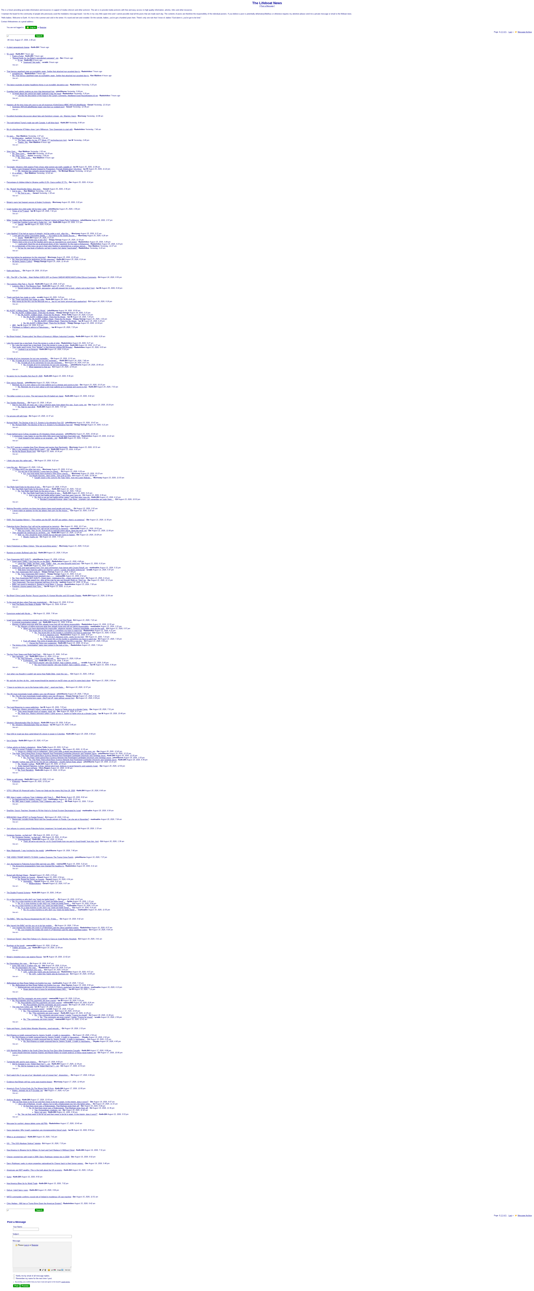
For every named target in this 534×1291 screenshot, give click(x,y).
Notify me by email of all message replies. (32, 1276)
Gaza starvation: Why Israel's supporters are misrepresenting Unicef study (37, 1130)
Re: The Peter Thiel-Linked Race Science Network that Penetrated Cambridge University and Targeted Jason (62, 756)
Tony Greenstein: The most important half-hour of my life (35, 582)
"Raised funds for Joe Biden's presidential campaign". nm (35, 58)
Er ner (20, 60)
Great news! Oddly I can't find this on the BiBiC (31, 561)
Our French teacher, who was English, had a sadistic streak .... (54, 663)
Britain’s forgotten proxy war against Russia (24, 957)
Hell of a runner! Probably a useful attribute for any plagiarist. (36, 749)
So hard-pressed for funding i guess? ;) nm (29, 799)
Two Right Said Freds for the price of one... (24, 487)
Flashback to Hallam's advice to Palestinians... (31, 327)
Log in (32, 27)
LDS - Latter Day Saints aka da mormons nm (41, 972)
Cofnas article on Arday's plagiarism (21, 747)
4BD (14, 325)
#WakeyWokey (35, 883)
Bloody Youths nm (30, 537)
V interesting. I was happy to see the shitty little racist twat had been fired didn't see (46, 436)
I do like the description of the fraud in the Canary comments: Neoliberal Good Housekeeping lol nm (58, 96)
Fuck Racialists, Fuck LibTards (24, 768)
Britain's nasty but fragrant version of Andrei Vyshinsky (29, 202)
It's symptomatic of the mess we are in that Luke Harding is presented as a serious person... (49, 246)
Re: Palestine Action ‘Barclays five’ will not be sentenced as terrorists (40, 528)
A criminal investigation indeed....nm (26, 622)
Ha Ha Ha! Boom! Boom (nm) (24, 451)
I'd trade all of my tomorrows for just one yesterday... (28, 358)
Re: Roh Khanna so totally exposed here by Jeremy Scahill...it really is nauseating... (46, 1037)
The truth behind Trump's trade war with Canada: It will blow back (33, 123)
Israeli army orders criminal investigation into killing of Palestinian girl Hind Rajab (39, 620)
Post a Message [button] (267, 6)
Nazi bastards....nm (20, 656)
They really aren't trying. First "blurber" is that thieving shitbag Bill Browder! (42, 347)
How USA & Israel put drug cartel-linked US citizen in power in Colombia (36, 734)
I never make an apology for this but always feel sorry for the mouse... (40, 511)
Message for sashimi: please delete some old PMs (27, 1123)
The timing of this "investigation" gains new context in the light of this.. (40, 645)
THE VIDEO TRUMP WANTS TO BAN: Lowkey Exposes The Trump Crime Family (40, 857)
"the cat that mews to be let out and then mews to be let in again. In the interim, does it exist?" (50, 1102)
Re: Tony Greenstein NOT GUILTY (26, 572)
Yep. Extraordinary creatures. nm (47, 1110)
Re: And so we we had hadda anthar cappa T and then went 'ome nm (62, 497)
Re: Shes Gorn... (19, 153)
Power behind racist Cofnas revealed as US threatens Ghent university (35, 434)
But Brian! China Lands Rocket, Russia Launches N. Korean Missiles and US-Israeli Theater (44, 596)
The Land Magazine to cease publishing (23, 707)
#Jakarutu (16, 781)
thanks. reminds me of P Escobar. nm (27, 1090)
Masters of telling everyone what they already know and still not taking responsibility (46, 624)
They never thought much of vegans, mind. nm (36, 711)
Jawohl (20, 224)
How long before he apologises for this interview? (26, 257)
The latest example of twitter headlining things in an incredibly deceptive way (37, 85)
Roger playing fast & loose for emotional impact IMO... (45, 989)
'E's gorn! (10, 54)
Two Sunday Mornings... (16, 403)
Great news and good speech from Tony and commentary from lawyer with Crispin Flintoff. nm (50, 568)
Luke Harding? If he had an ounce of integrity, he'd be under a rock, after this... (38, 233)
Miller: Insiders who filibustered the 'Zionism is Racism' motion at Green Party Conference (43, 220)
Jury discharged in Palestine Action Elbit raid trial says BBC (31, 864)
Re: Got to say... (24, 193)
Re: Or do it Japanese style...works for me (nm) (65, 637)
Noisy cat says (40, 1112)
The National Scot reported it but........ (38, 576)
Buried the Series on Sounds (23, 877)
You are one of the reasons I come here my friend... (38, 471)
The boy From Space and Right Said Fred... (24, 654)
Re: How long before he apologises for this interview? (33, 259)
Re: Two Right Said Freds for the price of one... (31, 489)
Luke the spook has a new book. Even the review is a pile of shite (33, 343)
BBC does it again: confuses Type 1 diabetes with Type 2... (31, 797)
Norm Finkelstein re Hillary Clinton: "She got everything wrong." (32, 546)
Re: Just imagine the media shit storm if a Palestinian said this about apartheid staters (52, 930)
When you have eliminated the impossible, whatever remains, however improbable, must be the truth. (64, 628)
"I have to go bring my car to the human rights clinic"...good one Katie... (36, 687)
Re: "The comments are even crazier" (38, 1011)
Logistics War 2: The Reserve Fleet (26, 286)
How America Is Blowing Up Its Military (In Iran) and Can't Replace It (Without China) (41, 1150)
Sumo (9, 1177)
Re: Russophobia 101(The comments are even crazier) (34, 1000)
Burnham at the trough (16, 946)
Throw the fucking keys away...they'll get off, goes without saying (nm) (46, 698)
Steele (20, 238)
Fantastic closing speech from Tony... (27, 586)
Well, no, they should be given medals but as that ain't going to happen (46, 535)
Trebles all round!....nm (21, 948)
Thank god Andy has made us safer (21, 297)
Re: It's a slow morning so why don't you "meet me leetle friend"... (38, 901)
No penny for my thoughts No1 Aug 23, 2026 (24, 376)
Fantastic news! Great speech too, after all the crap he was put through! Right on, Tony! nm (49, 580)
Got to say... (17, 191)
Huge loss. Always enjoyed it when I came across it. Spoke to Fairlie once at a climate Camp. (50, 709)
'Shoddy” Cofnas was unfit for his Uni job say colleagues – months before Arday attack (47, 762)
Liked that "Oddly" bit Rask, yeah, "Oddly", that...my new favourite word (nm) (49, 563)
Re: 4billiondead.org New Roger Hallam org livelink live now (36, 985)
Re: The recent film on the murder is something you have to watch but (62, 633)
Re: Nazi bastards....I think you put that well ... (36, 658)
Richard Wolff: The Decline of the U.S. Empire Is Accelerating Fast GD (35, 423)
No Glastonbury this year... (17, 963)
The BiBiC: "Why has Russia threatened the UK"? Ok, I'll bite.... (32, 919)
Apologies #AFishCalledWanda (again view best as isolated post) (38, 107)
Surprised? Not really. (32, 62)
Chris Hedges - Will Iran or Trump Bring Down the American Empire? (34, 1203)
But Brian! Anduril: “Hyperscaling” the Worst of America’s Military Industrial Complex (41, 336)
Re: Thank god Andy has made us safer (28, 299)
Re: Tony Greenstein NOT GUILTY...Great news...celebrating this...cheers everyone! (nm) (48, 578)
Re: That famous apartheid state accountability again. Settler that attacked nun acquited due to (50, 76)
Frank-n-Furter (18, 56)
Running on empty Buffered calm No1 (22, 553)
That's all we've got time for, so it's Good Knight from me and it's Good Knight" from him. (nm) (61, 841)
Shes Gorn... (12, 151)
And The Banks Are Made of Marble (26, 604)
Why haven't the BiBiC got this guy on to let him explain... (30, 926)
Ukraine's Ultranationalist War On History (23, 723)
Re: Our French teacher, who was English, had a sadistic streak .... (61, 665)
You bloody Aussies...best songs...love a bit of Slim (50, 476)
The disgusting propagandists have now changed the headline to (38, 866)
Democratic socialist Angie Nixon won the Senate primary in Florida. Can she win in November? (50, 819)
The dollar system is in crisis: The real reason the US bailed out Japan (35, 396)
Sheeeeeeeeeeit (24, 839)
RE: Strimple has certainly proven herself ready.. (37, 171)
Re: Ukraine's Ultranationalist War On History (30, 725)
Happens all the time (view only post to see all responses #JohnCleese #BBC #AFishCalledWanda (46, 105)
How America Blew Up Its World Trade (22, 1183)
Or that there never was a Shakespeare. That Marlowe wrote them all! (51, 1106)
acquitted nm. (17, 73)
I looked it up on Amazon (28, 349)
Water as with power (15, 779)
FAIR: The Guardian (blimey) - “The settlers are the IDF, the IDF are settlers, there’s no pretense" (46, 520)
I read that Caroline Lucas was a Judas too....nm (31, 222)
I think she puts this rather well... (20, 461)
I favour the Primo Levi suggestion (43, 643)
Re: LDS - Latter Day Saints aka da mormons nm (49, 974)
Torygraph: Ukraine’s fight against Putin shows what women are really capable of (39, 167)
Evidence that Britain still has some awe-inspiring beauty (29, 1082)
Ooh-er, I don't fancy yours (17, 1190)
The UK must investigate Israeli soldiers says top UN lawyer (31, 694)
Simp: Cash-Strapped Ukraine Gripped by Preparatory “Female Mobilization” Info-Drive (46, 169)
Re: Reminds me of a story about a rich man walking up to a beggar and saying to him (52, 387)
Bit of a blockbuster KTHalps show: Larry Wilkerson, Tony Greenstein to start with (40, 129)
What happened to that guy (40, 367)
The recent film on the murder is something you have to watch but (55, 631)
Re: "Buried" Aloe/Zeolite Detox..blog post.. (24, 189)
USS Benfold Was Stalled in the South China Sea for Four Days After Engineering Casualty (43, 1050)
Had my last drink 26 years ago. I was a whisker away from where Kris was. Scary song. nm (49, 405)
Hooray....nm (17, 566)
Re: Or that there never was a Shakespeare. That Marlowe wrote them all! (58, 1108)
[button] (40, 1270)
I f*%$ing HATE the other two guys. (26, 469)
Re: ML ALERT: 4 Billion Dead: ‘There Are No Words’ (33, 313)
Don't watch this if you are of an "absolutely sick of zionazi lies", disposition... (38, 1075)
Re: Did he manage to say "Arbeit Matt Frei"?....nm (38, 1066)
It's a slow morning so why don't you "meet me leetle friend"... (31, 899)
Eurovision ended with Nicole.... (19, 613)
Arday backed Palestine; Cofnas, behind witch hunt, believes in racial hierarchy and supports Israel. (58, 766)
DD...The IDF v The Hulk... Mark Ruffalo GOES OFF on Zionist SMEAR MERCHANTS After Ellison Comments (51, 277)
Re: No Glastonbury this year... (24, 968)
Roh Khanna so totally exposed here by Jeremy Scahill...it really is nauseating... (39, 1035)
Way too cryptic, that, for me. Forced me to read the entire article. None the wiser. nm (52, 531)
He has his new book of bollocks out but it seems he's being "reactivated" (48, 248)
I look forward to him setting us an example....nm (37, 438)
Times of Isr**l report (20, 211)
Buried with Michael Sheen (17, 875)
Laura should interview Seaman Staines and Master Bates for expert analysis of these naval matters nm (54, 1053)
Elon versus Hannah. (15, 383)
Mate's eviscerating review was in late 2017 (29, 240)
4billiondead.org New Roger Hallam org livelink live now (29, 983)
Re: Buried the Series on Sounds (31, 879)
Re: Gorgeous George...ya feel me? (26, 837)
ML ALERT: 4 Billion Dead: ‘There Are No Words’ (26, 311)
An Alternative (18, 138)
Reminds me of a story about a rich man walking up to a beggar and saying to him (45, 385)
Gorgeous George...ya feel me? (19, 835)
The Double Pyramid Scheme (18, 893)
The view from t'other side (22, 1007)
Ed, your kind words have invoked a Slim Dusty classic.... (46, 473)
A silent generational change (18, 47)
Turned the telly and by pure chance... (22, 1062)
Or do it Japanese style (49, 635)
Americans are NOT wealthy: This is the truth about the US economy (34, 1170)
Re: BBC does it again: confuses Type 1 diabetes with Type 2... (37, 801)
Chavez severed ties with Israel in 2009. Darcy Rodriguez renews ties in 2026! (38, 1157)
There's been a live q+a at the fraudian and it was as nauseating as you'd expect (44, 242)
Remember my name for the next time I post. (33, 1278)
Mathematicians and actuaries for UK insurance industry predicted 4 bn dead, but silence (53, 987)
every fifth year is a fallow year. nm (26, 966)
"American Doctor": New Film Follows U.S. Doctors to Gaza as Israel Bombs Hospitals (42, 939)
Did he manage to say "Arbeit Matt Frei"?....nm (31, 1064)
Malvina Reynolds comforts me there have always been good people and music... (39, 508)
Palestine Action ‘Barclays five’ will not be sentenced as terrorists (33, 526)
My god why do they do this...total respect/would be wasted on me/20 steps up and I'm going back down (49, 681)
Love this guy (12, 467)
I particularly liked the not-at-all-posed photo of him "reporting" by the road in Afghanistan (53, 244)
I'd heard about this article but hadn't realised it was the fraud (36, 93)
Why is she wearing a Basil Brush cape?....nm (31, 449)
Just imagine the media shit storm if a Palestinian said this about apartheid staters (45, 928)
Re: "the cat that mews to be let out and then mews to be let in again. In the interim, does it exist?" (57, 1114)
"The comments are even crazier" (31, 1009)
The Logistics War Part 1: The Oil (20, 284)
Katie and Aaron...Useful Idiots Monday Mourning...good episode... (33, 1028)
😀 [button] (49, 1270)
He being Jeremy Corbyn (22, 261)
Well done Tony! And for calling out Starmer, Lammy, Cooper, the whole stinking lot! (51, 570)
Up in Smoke (12, 741)
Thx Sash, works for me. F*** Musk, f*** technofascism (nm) (42, 140)
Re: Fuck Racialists (26, 770)
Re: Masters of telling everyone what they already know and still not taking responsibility (53, 626)
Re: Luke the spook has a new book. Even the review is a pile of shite (40, 345)
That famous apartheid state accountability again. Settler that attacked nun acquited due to (43, 71)
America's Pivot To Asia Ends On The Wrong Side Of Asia (30, 1088)
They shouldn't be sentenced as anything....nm (31, 533)
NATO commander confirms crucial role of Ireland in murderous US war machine (39, 1197)
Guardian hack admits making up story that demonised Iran (30, 91)
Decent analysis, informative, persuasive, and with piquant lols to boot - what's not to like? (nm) (56, 288)
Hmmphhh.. (28, 881)
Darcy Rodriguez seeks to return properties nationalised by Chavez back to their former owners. (45, 1163)
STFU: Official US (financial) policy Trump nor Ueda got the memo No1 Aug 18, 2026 (41, 791)
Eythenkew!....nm (30, 661)
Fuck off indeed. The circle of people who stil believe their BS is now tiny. (52, 641)
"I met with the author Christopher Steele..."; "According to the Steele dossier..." (44, 236)
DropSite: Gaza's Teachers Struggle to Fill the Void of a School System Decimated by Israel (44, 811)
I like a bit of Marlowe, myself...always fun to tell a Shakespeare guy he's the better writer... (54, 1104)
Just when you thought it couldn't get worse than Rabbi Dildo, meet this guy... (38, 674)
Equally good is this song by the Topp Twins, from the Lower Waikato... (63, 478)
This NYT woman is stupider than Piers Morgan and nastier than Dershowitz (37, 447)
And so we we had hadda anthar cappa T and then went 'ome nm (55, 495)
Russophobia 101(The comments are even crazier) (27, 998)
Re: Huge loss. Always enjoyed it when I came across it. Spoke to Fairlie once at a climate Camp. (57, 713)
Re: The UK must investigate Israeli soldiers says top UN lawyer (38, 696)
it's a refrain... (17, 173)
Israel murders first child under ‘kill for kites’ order (26, 209)
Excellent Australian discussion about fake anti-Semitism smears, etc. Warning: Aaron (41, 116)
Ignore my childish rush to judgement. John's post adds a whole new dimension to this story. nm (56, 751)
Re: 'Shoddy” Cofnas (26, 764)
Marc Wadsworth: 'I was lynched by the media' (25, 851)
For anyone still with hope (17, 416)
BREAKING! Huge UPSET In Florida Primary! (25, 817)
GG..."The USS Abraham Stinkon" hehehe (24, 1143)
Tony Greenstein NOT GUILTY (19, 559)
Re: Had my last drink (26, 407)
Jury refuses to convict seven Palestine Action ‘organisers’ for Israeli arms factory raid (41, 828)
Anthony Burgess (14, 1100)
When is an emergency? (16, 1137)
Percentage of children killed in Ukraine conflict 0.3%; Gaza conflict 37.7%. (37, 182)
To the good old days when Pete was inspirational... (27, 602)
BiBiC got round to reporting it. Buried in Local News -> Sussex (37, 584)
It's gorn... (11, 136)
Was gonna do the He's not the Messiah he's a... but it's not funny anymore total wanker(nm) (49, 301)
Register (35, 1245)
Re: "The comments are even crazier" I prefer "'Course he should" (60, 1015)
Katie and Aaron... (14, 271)
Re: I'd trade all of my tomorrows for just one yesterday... (35, 361)
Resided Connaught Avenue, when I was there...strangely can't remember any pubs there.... (77, 499)
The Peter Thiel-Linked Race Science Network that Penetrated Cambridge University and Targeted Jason (54, 753)
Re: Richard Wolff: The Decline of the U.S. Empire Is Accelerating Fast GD (42, 425)
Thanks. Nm (23, 142)
